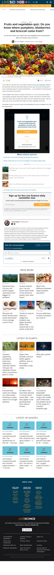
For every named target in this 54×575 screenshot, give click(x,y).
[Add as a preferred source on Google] (27, 529)
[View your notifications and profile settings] (47, 2)
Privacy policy (25, 541)
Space (42, 6)
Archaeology (14, 6)
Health (22, 6)
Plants (30, 22)
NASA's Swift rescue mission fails (37, 9)
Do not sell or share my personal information (43, 549)
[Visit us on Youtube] (21, 2)
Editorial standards (10, 548)
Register (27, 136)
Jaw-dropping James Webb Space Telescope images (27, 494)
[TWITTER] (12, 224)
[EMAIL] (15, 224)
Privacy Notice (44, 208)
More (47, 6)
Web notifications (26, 545)
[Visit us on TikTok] (26, 2)
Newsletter (49, 80)
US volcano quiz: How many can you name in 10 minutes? (20, 190)
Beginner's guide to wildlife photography (38, 497)
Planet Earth (35, 6)
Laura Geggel (20, 41)
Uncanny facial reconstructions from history (27, 511)
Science (28, 6)
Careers (39, 545)
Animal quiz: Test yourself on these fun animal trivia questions (21, 157)
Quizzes (40, 41)
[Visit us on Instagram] (19, 2)
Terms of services (21, 208)
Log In (27, 141)
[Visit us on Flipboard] (24, 2)
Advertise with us (9, 545)
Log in (43, 245)
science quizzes (29, 154)
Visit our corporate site (31, 525)
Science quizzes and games (39, 492)
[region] (27, 252)
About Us (40, 536)
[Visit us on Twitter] (16, 2)
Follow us (41, 80)
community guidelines (17, 248)
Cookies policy (42, 541)
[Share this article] (3, 80)
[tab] (9, 258)
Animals (7, 6)
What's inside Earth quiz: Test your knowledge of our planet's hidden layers (25, 161)
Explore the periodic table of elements (27, 506)
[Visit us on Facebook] (14, 2)
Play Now (27, 131)
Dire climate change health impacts (17, 9)
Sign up (47, 245)
